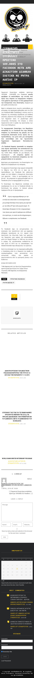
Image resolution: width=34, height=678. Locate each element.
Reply (29, 479)
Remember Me (7, 651)
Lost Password (6, 661)
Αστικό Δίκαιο (22, 602)
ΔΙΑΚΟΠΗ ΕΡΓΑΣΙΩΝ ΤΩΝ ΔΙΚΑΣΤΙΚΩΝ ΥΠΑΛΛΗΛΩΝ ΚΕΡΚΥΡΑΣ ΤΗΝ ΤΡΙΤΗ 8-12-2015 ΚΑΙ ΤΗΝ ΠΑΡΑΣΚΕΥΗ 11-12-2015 (17, 373)
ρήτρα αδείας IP (8, 283)
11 (8, 608)
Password (4, 645)
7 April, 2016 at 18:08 (9, 488)
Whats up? (14, 613)
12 (8, 595)
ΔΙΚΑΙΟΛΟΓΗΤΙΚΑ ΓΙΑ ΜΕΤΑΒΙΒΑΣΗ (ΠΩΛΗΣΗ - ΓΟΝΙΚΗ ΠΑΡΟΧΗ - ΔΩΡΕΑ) (19, 597)
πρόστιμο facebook (17, 279)
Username (4, 638)
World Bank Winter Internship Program (17, 458)
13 (17, 568)
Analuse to (18, 671)
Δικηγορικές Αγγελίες (16, 461)
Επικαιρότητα (8, 83)
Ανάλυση (13, 602)
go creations (18, 675)
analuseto (7, 85)
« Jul (2, 581)
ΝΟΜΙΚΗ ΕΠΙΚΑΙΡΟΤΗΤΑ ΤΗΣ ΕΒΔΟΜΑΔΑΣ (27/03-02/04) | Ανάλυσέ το (16, 485)
